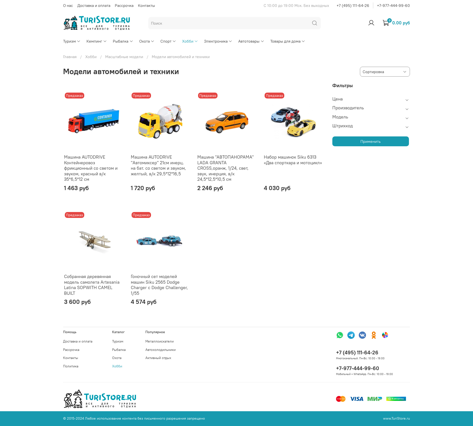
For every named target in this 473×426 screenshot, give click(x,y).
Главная (70, 56)
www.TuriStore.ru (396, 418)
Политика (70, 366)
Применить (370, 141)
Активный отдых (158, 358)
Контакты (146, 5)
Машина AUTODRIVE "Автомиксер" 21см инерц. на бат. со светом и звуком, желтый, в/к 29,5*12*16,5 (158, 165)
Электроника (216, 41)
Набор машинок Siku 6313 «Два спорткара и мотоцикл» (293, 159)
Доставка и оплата (93, 5)
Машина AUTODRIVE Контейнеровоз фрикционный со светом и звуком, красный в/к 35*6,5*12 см (91, 168)
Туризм (69, 41)
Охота (144, 41)
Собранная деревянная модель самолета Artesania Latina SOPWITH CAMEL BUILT (91, 285)
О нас (68, 5)
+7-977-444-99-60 (393, 5)
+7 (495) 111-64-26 (353, 5)
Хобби (187, 41)
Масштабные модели (124, 56)
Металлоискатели (159, 341)
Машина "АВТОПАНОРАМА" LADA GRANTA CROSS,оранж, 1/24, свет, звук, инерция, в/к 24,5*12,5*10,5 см (225, 168)
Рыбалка (120, 41)
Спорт (165, 41)
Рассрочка (124, 5)
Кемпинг (94, 41)
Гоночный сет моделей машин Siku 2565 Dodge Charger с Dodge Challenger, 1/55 (159, 285)
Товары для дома (285, 41)
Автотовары (248, 41)
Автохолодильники (160, 349)
